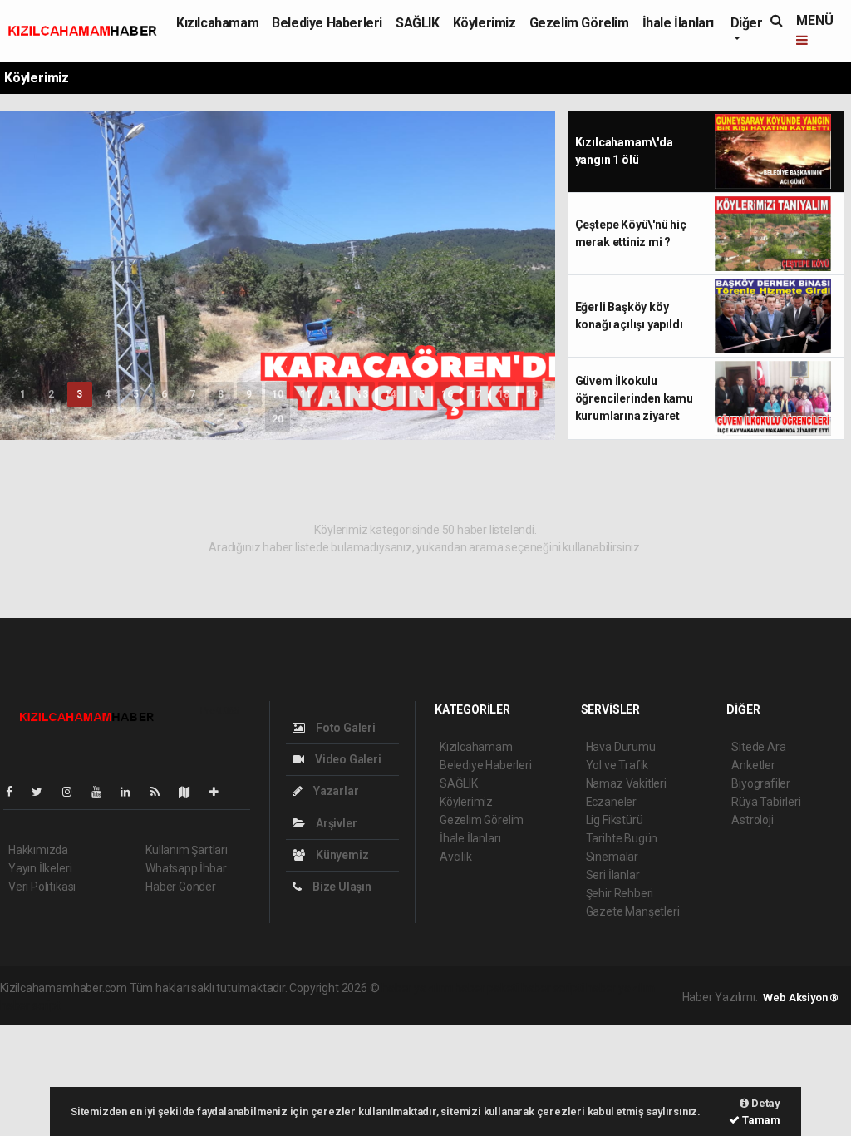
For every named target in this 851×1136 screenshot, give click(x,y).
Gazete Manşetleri (633, 911)
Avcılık (456, 856)
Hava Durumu (621, 746)
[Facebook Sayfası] (16, 791)
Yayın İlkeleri (39, 868)
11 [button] (306, 394)
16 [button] (447, 394)
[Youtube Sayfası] (103, 791)
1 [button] (23, 394)
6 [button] (164, 394)
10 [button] (277, 394)
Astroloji (752, 820)
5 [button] (136, 394)
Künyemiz (340, 855)
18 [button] (503, 394)
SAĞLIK (418, 23)
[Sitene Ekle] (220, 791)
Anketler (753, 765)
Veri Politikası (42, 886)
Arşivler (335, 823)
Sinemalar (612, 856)
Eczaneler (611, 801)
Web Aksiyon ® (801, 997)
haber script (30, 1005)
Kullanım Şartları (186, 850)
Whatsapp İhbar (185, 868)
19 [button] (532, 394)
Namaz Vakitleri (626, 783)
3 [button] (79, 394)
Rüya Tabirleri (765, 801)
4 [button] (108, 394)
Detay (764, 1103)
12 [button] (334, 394)
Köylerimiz (484, 23)
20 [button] (277, 419)
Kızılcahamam (217, 23)
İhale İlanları (678, 23)
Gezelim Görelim (579, 23)
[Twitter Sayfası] (44, 791)
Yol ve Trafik (617, 765)
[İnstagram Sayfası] (74, 791)
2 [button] (51, 394)
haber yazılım (620, 988)
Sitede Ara (758, 746)
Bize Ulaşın (340, 886)
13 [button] (362, 394)
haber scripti (552, 988)
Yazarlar (334, 791)
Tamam (760, 1120)
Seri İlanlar (613, 875)
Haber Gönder (180, 886)
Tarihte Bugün (622, 838)
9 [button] (249, 394)
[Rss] (161, 791)
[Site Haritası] (191, 791)
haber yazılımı (416, 988)
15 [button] (419, 394)
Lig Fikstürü (614, 820)
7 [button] (192, 394)
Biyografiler (760, 783)
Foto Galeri (344, 727)
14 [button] (390, 394)
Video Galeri (346, 759)
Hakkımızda (38, 850)
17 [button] (475, 394)
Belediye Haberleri (327, 23)
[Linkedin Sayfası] (132, 791)
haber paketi (487, 988)
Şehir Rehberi (620, 893)
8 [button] (221, 394)
